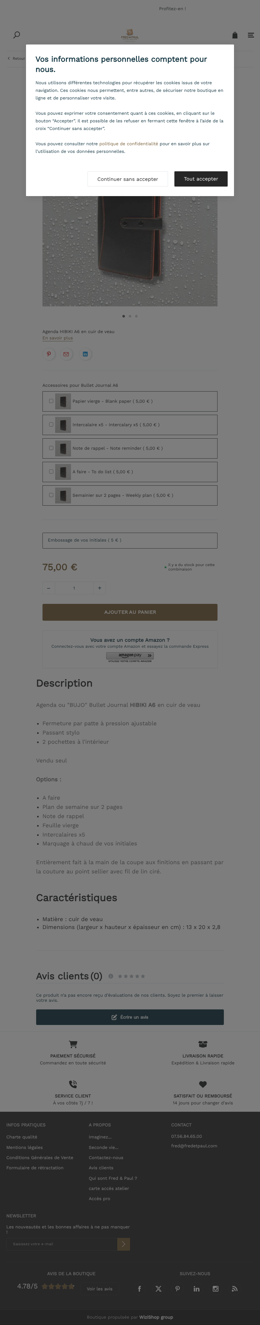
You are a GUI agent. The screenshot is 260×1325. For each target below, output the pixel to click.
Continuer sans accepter (127, 179)
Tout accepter (201, 179)
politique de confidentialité (128, 144)
